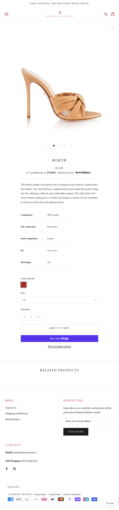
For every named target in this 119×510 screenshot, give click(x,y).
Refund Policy (12, 419)
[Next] (71, 145)
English (13, 487)
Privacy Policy (40, 494)
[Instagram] (14, 468)
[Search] (106, 14)
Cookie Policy (54, 494)
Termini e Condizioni (72, 494)
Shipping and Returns (16, 413)
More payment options (59, 346)
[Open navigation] (6, 14)
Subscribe (76, 431)
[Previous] (47, 145)
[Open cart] (112, 14)
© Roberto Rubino (20, 494)
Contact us (10, 407)
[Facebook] (6, 468)
